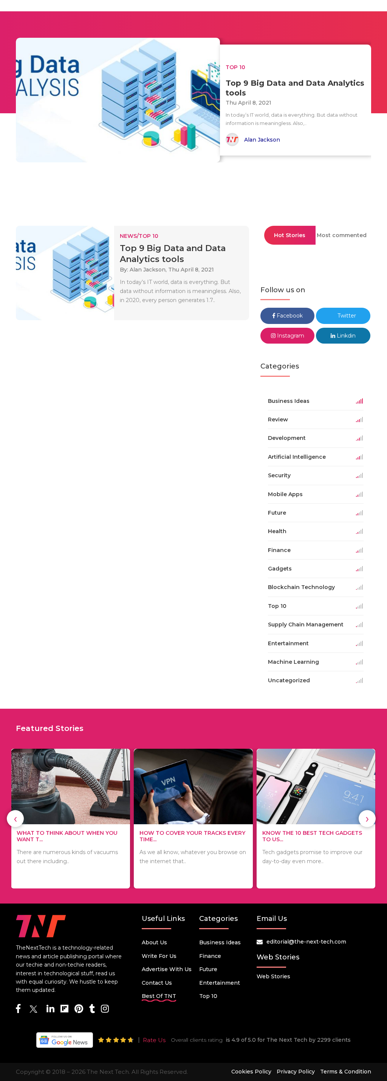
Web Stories (273, 976)
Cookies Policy (251, 1071)
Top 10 (208, 996)
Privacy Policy (296, 1071)
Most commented (342, 235)
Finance (210, 956)
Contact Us (157, 982)
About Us (154, 942)
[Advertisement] (193, 191)
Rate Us (154, 1040)
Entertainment (219, 982)
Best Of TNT (159, 996)
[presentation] (15, 818)
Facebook (289, 315)
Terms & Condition (345, 1071)
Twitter (346, 315)
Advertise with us (167, 969)
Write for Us (159, 956)
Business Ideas (220, 942)
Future (208, 969)
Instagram (290, 335)
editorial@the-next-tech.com (306, 941)
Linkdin (345, 335)
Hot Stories (289, 235)
